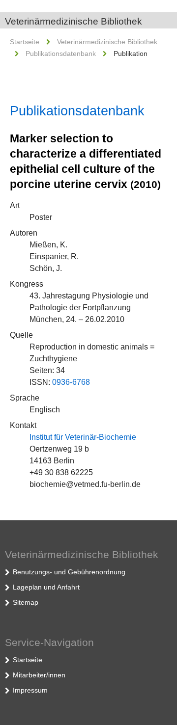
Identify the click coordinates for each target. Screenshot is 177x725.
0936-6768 (71, 382)
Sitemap (25, 602)
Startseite (24, 42)
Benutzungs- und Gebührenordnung (69, 572)
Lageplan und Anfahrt (46, 587)
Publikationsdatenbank (61, 53)
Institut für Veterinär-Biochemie (83, 437)
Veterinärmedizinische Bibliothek (73, 21)
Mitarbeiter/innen (39, 675)
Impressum (30, 690)
